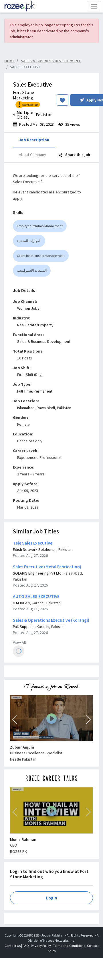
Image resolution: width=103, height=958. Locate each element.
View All (19, 642)
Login (51, 898)
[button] (14, 719)
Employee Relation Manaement (40, 226)
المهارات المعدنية (29, 241)
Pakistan (64, 407)
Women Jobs (28, 308)
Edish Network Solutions (33, 549)
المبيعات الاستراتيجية (32, 270)
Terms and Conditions (69, 945)
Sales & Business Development (43, 341)
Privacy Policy (41, 945)
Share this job (77, 154)
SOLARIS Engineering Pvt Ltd (37, 573)
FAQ (26, 945)
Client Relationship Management (41, 255)
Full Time (24, 391)
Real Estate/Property (35, 324)
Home (9, 60)
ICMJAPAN (21, 602)
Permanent (42, 391)
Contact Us (13, 945)
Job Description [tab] (34, 139)
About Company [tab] (32, 154)
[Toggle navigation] (94, 6)
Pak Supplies (24, 626)
